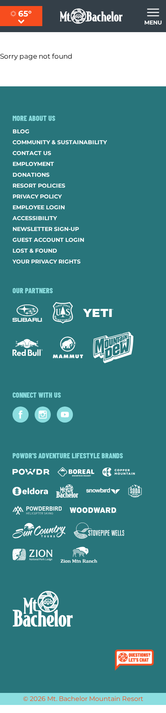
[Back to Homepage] (83, 610)
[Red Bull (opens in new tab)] (27, 347)
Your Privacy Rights (46, 261)
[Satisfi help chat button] (136, 661)
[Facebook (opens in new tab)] (20, 415)
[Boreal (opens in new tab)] (76, 471)
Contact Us (31, 153)
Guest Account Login (48, 239)
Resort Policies (38, 185)
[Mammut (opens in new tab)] (68, 347)
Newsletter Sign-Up (45, 229)
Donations (31, 174)
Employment (33, 164)
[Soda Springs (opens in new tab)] (135, 491)
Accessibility (34, 218)
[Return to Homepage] (91, 16)
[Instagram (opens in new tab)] (43, 415)
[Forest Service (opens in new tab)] (63, 312)
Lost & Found (34, 250)
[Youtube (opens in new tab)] (65, 415)
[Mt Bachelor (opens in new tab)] (67, 491)
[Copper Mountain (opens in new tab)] (118, 472)
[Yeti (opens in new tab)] (98, 313)
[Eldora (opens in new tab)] (30, 491)
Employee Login (38, 207)
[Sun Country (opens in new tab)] (39, 530)
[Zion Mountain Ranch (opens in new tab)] (78, 555)
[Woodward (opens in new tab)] (93, 510)
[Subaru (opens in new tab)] (27, 313)
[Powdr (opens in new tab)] (31, 472)
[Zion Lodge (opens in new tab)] (32, 555)
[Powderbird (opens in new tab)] (37, 510)
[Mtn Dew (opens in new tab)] (113, 347)
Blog (20, 131)
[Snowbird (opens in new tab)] (103, 491)
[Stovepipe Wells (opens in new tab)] (99, 531)
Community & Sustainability (59, 142)
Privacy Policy (37, 196)
